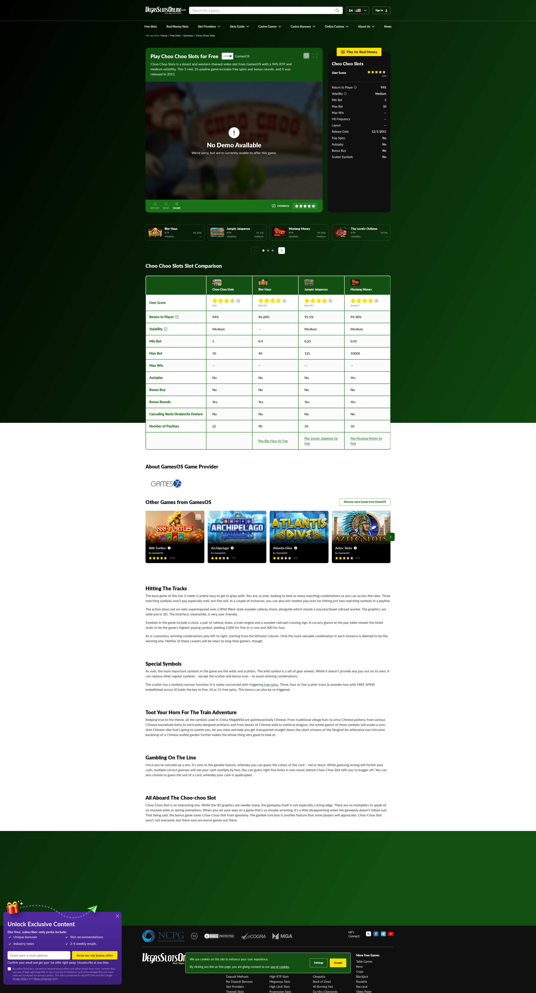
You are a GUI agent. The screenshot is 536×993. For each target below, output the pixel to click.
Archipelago (220, 547)
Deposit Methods (237, 976)
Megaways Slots (279, 981)
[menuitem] (209, 26)
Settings (318, 963)
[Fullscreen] (315, 55)
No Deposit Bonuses (239, 981)
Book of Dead (322, 981)
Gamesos (188, 35)
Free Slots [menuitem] (150, 26)
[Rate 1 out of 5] (296, 206)
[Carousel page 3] (273, 251)
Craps (359, 971)
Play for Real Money (362, 51)
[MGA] (282, 936)
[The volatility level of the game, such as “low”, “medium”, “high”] (345, 93)
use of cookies (280, 967)
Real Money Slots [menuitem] (177, 26)
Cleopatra (319, 976)
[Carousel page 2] (268, 251)
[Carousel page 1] (263, 251)
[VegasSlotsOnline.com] (166, 10)
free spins (271, 684)
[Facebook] (376, 934)
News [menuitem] (388, 26)
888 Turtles (157, 547)
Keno (359, 966)
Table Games (364, 961)
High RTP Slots (279, 976)
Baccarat (361, 986)
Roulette (361, 981)
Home (164, 35)
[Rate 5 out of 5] (313, 206)
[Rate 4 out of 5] (309, 206)
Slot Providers (235, 986)
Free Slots (175, 35)
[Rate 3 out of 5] (305, 206)
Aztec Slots (343, 547)
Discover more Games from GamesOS (365, 502)
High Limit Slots (279, 986)
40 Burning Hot (323, 986)
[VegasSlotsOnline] (173, 959)
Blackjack (362, 976)
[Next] (281, 250)
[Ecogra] (253, 936)
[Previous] (254, 250)
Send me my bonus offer (95, 955)
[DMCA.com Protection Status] (219, 936)
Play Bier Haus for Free (273, 441)
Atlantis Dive (282, 547)
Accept (338, 963)
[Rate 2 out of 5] (301, 206)
